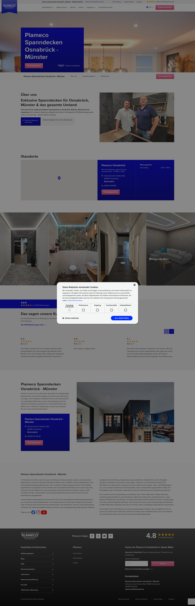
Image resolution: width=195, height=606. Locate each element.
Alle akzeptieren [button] (122, 318)
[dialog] (97, 303)
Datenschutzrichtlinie (75, 300)
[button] (70, 318)
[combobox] (135, 285)
